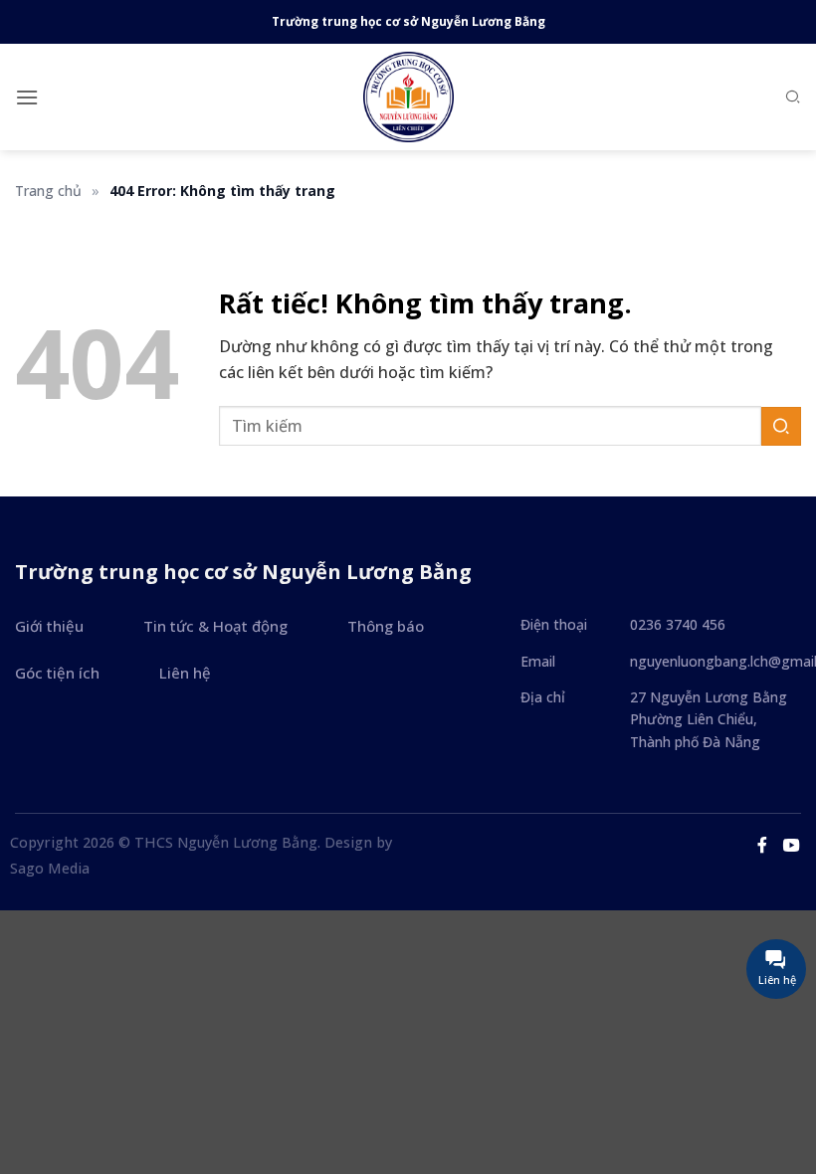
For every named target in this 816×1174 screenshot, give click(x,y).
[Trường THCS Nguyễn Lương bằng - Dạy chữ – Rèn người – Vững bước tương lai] (408, 97)
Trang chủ (48, 190)
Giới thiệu (49, 626)
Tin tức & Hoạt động (215, 626)
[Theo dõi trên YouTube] (791, 845)
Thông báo (385, 626)
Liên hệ (185, 673)
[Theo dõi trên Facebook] (762, 845)
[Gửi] (781, 426)
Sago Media (50, 868)
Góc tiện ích (57, 673)
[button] (27, 97)
